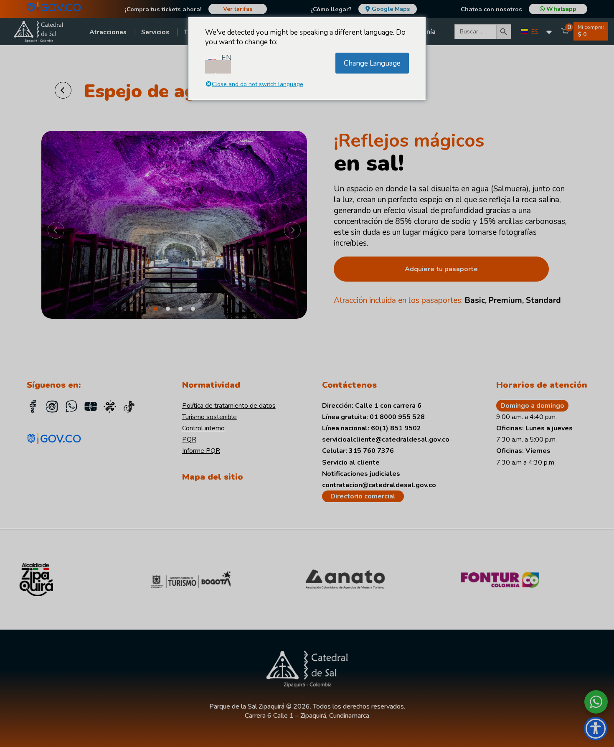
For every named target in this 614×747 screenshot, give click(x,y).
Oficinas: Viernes (523, 450)
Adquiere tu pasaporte (441, 269)
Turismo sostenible (209, 417)
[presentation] (56, 231)
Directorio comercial (363, 496)
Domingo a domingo (532, 405)
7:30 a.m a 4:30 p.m (525, 462)
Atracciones (108, 32)
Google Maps (391, 9)
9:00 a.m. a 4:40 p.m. (526, 417)
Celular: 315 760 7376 (358, 450)
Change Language (372, 63)
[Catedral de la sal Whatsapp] (71, 407)
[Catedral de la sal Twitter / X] (110, 407)
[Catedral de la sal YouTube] (90, 407)
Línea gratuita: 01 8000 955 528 (373, 417)
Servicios (155, 32)
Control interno (203, 428)
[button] (155, 309)
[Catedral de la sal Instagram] (52, 407)
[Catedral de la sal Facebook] (33, 407)
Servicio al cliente (351, 462)
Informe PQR (201, 450)
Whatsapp (560, 9)
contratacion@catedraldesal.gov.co (379, 485)
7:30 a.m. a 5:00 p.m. (526, 439)
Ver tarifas (237, 9)
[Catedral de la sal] (129, 407)
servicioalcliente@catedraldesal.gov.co (385, 439)
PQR (189, 439)
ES (533, 32)
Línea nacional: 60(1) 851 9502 (371, 428)
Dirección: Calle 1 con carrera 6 (371, 405)
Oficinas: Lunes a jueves (534, 428)
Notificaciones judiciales (361, 473)
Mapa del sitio (212, 477)
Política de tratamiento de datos (229, 405)
